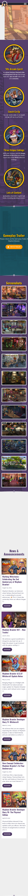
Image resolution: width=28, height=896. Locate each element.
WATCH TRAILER (15, 247)
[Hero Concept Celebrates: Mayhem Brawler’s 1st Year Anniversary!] (14, 753)
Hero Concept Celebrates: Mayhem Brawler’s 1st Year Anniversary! (13, 766)
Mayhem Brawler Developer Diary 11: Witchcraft (13, 721)
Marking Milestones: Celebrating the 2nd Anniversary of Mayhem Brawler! (12, 580)
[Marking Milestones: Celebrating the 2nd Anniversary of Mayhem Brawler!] (14, 566)
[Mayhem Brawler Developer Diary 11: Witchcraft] (14, 709)
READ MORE (7, 605)
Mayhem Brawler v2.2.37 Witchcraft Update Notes (12, 675)
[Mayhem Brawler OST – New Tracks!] (14, 620)
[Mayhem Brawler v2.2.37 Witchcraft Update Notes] (14, 663)
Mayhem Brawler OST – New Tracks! (14, 631)
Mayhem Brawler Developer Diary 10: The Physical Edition (13, 812)
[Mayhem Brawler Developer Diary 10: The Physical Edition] (14, 799)
